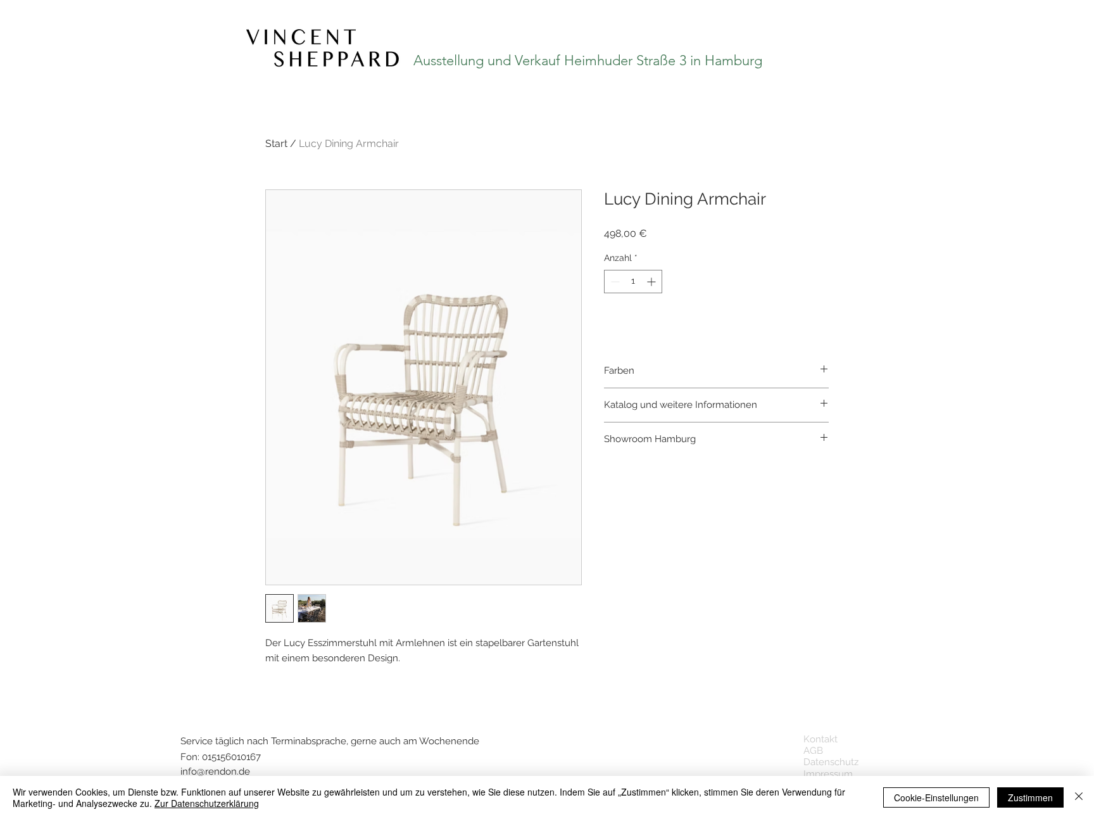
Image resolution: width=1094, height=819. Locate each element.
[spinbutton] (633, 281)
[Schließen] (1078, 797)
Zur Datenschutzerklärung (206, 803)
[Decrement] (614, 281)
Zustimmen (1030, 797)
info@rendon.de (215, 771)
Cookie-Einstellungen (936, 797)
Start (276, 143)
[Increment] (652, 281)
